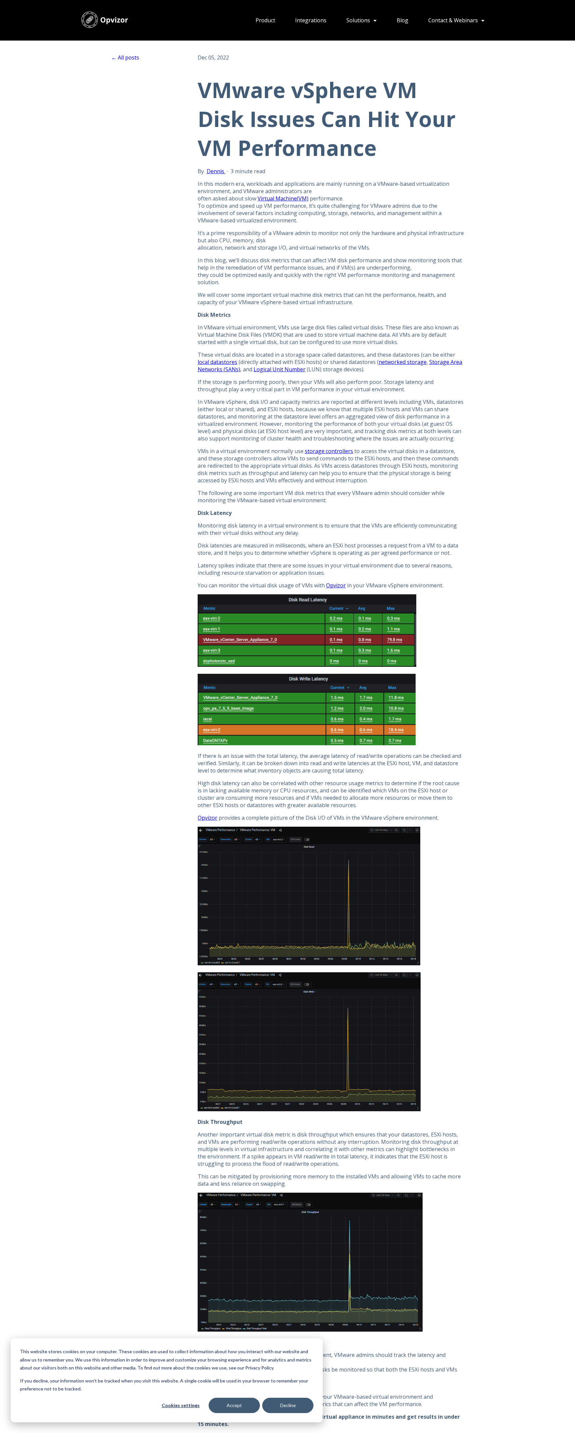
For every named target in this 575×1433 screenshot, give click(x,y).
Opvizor (336, 585)
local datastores (217, 362)
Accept (234, 1405)
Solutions (358, 20)
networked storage (403, 362)
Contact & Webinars (453, 20)
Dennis (216, 171)
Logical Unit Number (279, 369)
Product (265, 20)
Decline (288, 1405)
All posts (128, 57)
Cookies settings (181, 1405)
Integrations (310, 20)
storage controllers (329, 451)
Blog (402, 20)
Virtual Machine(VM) (283, 198)
